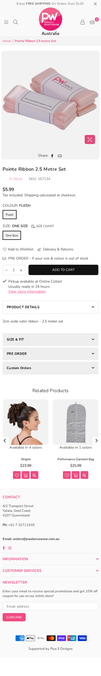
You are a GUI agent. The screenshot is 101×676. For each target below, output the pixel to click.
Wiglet (26, 459)
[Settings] (82, 22)
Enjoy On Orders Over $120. (50, 4)
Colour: (17, 205)
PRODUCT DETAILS (23, 307)
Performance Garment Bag (75, 459)
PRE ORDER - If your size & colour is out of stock (47, 258)
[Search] (15, 22)
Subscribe (14, 617)
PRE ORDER (17, 353)
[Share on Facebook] (52, 155)
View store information (27, 291)
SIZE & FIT (15, 339)
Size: (28, 226)
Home (7, 41)
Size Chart (44, 226)
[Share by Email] (60, 155)
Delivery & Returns (57, 249)
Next (96, 441)
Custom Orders (19, 368)
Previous (5, 441)
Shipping (31, 195)
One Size (12, 235)
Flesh (9, 215)
